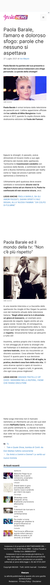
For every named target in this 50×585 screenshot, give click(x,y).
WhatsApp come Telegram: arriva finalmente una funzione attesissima (24, 500)
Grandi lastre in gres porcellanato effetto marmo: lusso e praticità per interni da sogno (24, 489)
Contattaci (42, 567)
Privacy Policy (25, 581)
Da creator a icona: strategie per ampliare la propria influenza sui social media (24, 522)
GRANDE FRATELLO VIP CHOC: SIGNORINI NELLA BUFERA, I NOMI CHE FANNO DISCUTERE (23, 380)
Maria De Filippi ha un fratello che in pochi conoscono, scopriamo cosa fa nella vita (23, 477)
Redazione (13, 581)
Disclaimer (37, 581)
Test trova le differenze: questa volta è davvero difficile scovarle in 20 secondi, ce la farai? (24, 534)
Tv (8, 444)
